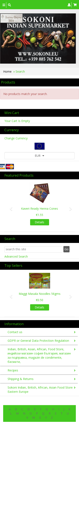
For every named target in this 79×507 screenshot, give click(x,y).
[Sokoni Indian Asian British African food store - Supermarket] (38, 38)
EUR (38, 156)
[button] (9, 206)
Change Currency (16, 138)
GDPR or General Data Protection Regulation (38, 341)
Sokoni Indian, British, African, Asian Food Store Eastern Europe (40, 389)
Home (7, 71)
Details (39, 222)
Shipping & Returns (20, 379)
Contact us (15, 332)
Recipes (13, 370)
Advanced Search (16, 256)
